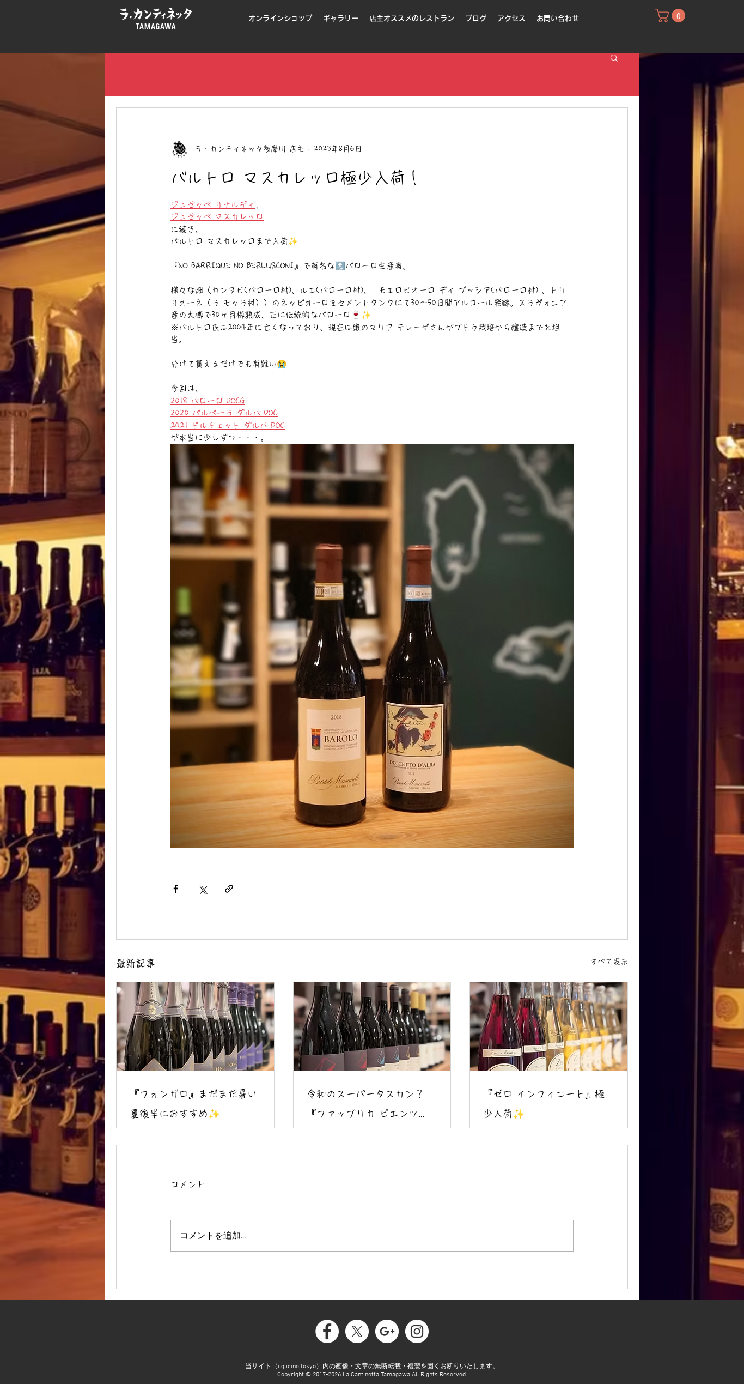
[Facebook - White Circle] (327, 1331)
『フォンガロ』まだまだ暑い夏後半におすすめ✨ (193, 1104)
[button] (614, 57)
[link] (671, 15)
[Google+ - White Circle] (387, 1331)
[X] (357, 1331)
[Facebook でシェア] (175, 889)
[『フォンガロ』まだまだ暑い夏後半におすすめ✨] (195, 1026)
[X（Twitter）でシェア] (202, 889)
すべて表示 (609, 961)
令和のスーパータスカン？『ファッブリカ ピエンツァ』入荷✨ (365, 1106)
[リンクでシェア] (229, 889)
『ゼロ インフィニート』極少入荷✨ (544, 1104)
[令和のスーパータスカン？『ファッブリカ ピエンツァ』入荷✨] (372, 1026)
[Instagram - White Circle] (417, 1331)
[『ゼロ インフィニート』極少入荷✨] (548, 1026)
